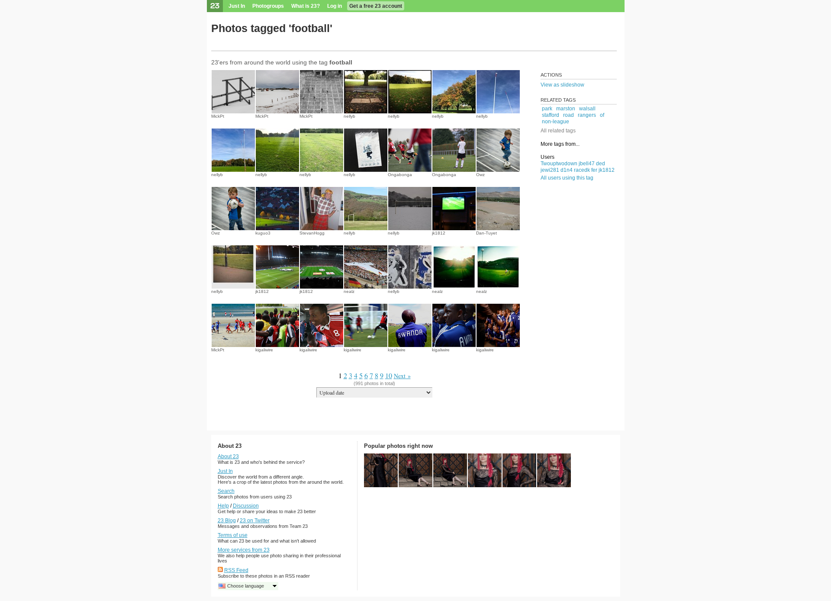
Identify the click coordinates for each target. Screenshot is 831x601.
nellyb (349, 116)
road (568, 115)
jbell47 (587, 164)
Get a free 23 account (375, 6)
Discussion (246, 506)
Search (226, 491)
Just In (237, 6)
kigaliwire (264, 349)
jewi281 (550, 170)
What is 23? (305, 6)
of (602, 115)
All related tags (558, 131)
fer (594, 170)
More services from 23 (244, 550)
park (547, 109)
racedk (582, 170)
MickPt (217, 116)
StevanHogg (312, 233)
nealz (349, 291)
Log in (334, 6)
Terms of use (233, 535)
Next (400, 376)
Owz (480, 174)
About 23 (228, 456)
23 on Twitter (255, 520)
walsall (587, 109)
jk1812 (438, 233)
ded (600, 164)
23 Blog (227, 520)
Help (223, 506)
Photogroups (268, 6)
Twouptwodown (559, 164)
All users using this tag (567, 178)
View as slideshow (562, 85)
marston (565, 109)
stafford (550, 115)
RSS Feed (236, 570)
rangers (587, 115)
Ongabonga (400, 174)
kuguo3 (263, 233)
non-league (555, 122)
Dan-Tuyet (486, 233)
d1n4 (566, 170)
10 (388, 375)
